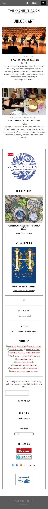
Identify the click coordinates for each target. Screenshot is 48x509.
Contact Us (30, 465)
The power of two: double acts (24, 59)
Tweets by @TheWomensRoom (24, 331)
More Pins (34, 371)
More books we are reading (24, 290)
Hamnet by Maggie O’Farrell (24, 286)
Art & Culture (15, 117)
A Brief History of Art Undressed (24, 120)
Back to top (23, 504)
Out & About (17, 57)
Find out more (24, 418)
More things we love (24, 233)
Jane (25, 63)
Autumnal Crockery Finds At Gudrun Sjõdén (24, 227)
